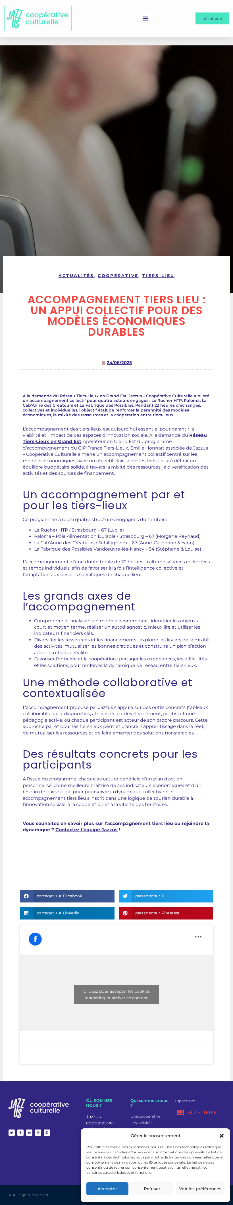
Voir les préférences (200, 1188)
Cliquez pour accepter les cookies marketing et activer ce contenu (117, 994)
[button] (221, 1136)
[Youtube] (29, 1133)
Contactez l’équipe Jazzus (86, 829)
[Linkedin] (47, 1133)
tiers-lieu (158, 275)
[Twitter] (12, 1133)
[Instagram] (38, 1133)
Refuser (152, 1188)
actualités (76, 275)
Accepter (107, 1188)
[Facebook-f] (20, 1133)
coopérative (118, 275)
